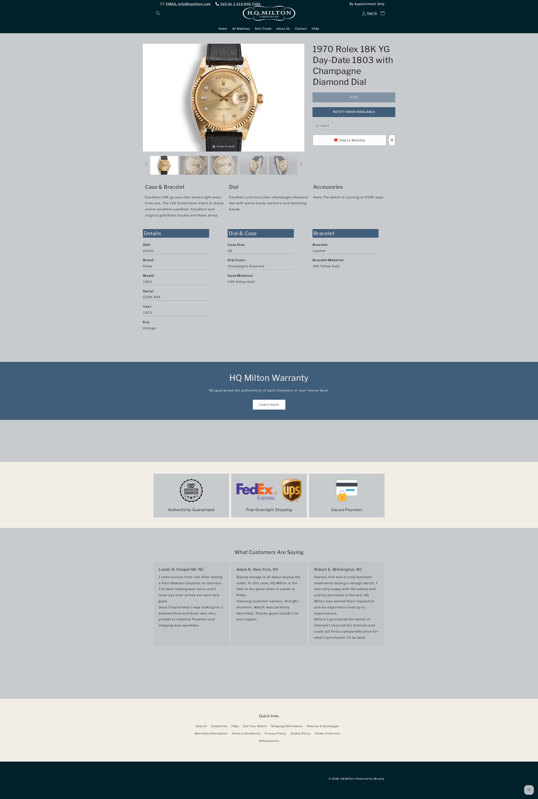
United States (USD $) (171, 783)
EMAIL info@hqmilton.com (188, 4)
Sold (354, 97)
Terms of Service (327, 733)
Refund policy (269, 741)
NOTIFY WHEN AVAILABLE (354, 112)
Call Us (240, 4)
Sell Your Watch (255, 726)
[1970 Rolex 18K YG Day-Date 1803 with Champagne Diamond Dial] (164, 165)
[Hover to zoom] (223, 97)
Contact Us (219, 726)
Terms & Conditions (246, 733)
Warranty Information (211, 733)
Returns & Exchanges (323, 726)
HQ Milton (347, 778)
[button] (158, 13)
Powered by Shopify (370, 778)
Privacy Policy (275, 733)
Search (201, 726)
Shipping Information (287, 726)
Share (325, 125)
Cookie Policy (300, 733)
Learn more (269, 404)
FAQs (235, 726)
